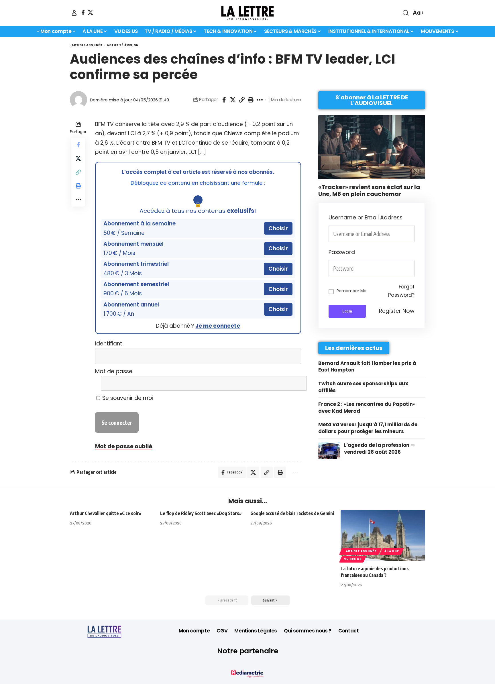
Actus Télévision (123, 45)
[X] (90, 12)
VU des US (353, 559)
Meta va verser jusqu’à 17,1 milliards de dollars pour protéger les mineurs (367, 428)
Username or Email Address (365, 217)
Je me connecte (217, 326)
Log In (347, 311)
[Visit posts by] (78, 99)
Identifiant (108, 343)
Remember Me (351, 291)
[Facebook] (83, 12)
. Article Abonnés (86, 45)
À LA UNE (391, 551)
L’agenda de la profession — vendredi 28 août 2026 (379, 448)
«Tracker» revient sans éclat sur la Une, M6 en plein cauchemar (369, 190)
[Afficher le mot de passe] (292, 383)
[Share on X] (233, 99)
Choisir (278, 228)
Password (342, 252)
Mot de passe (113, 371)
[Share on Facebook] (224, 99)
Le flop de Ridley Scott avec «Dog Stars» (200, 513)
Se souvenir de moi (127, 398)
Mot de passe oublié (123, 446)
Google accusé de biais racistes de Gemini (292, 513)
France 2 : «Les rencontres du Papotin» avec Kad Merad (366, 407)
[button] (74, 13)
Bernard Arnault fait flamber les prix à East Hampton (367, 367)
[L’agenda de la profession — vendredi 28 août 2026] (329, 450)
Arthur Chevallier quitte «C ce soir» (105, 513)
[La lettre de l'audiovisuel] (247, 12)
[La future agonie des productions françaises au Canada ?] (383, 535)
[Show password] (413, 268)
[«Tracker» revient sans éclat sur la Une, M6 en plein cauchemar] (371, 147)
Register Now (397, 311)
